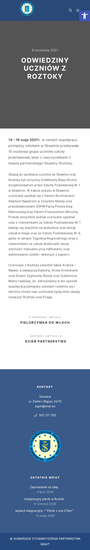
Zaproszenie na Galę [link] (44, 487)
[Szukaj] (70, 10)
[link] (84, 15)
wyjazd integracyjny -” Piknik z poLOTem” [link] (44, 510)
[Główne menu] (78, 10)
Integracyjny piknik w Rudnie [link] (44, 499)
